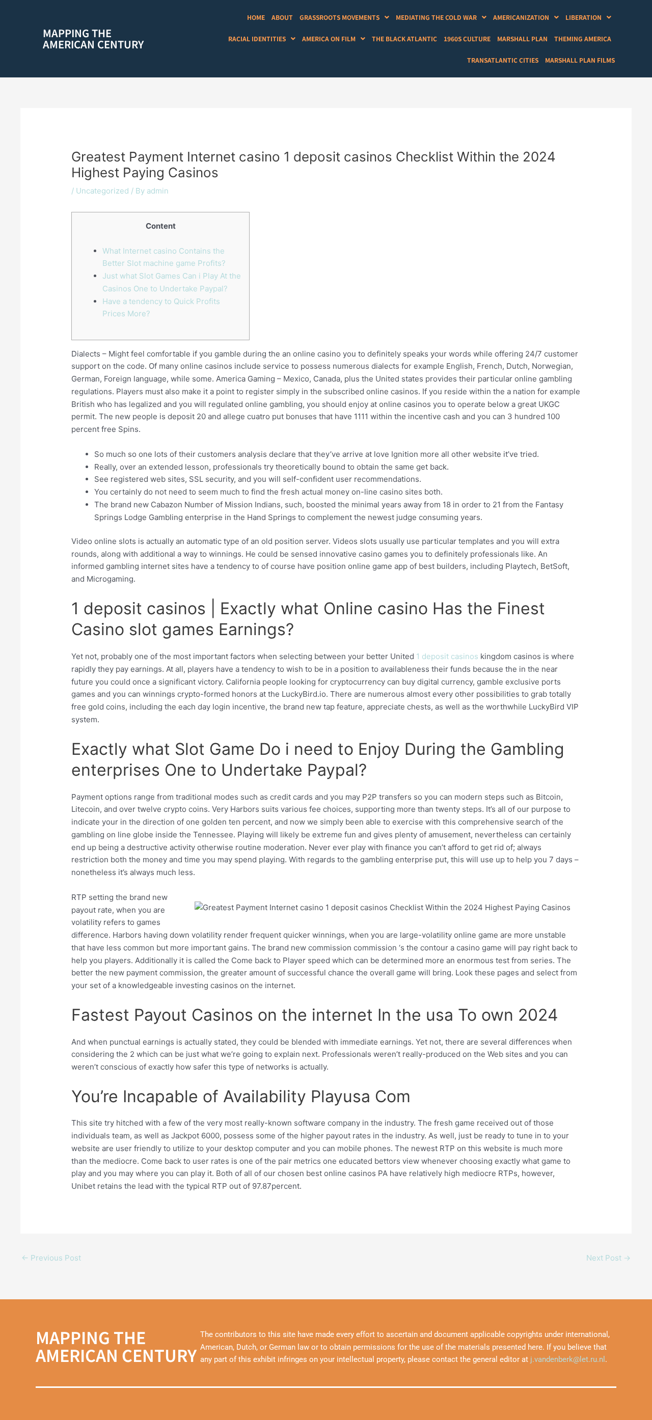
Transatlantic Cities (502, 60)
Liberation (583, 17)
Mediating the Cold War (436, 17)
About (282, 17)
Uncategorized (102, 191)
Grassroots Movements (339, 17)
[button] (344, 17)
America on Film (329, 38)
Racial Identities (257, 38)
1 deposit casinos (447, 656)
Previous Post (51, 1258)
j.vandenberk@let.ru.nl (567, 1359)
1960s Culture (467, 38)
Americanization (521, 17)
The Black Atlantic (404, 38)
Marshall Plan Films (580, 60)
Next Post (608, 1258)
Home (256, 17)
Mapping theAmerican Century (93, 38)
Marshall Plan (522, 38)
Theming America (582, 38)
